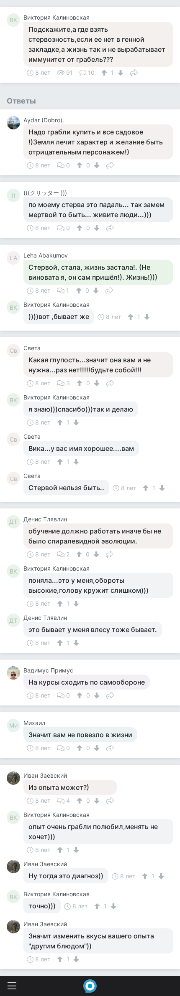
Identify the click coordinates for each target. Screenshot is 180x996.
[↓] (119, 72)
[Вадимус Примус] (15, 673)
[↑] (105, 72)
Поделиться (134, 72)
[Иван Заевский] (15, 778)
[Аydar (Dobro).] (15, 122)
